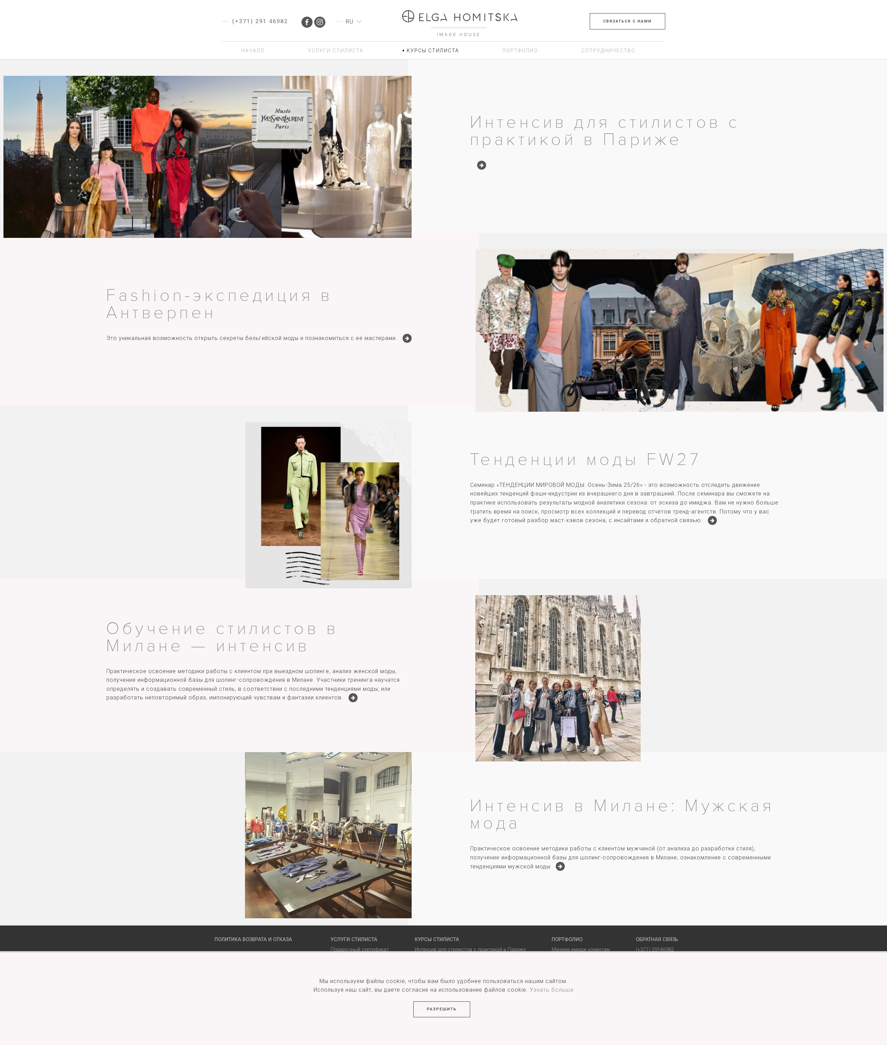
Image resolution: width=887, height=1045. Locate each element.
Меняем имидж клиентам (581, 950)
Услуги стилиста (354, 940)
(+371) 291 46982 (260, 21)
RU (349, 21)
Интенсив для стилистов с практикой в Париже (605, 131)
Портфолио (567, 940)
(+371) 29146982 (655, 950)
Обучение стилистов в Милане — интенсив (222, 637)
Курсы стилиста (437, 940)
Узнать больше (552, 989)
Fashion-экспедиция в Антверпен (219, 304)
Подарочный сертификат (360, 950)
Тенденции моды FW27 (585, 459)
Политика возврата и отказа (253, 940)
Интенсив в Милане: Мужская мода (622, 814)
